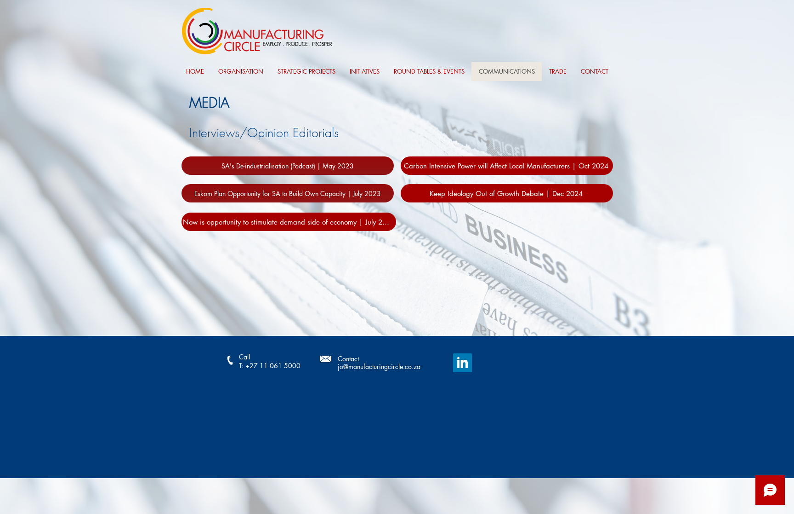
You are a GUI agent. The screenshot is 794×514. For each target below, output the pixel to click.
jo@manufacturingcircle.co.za (379, 366)
